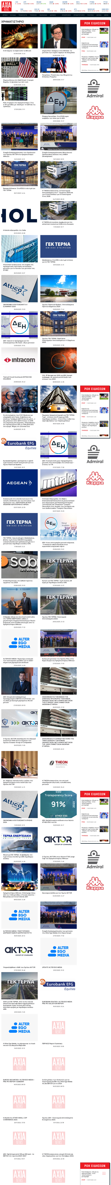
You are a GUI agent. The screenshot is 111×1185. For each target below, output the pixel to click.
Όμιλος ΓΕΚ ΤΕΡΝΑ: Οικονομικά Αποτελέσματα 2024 (54, 618)
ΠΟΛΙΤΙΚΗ (90, 15)
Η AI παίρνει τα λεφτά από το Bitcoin (17, 51)
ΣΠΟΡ (83, 37)
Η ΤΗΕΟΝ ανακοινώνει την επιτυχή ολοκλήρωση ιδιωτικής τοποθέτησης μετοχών (56, 782)
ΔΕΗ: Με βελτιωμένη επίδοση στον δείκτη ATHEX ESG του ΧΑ (58, 821)
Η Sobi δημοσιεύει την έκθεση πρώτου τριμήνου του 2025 (18, 582)
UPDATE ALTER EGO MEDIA (52, 967)
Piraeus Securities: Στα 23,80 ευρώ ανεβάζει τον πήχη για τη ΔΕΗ (55, 117)
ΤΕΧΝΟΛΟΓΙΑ (22, 15)
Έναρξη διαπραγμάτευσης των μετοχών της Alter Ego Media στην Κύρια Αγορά (57, 932)
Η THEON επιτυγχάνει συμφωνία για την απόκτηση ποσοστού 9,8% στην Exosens (58, 223)
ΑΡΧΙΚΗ (5, 15)
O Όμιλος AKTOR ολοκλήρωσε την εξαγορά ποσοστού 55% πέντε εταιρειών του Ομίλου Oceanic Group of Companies (19, 740)
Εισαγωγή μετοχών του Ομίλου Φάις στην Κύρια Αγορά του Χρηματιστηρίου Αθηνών (58, 660)
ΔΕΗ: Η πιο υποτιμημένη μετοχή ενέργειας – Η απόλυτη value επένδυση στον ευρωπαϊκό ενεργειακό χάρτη (58, 544)
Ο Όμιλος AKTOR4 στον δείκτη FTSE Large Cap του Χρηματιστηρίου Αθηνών (58, 858)
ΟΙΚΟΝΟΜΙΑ (43, 15)
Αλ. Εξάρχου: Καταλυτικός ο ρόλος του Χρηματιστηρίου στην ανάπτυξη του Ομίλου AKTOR (18, 782)
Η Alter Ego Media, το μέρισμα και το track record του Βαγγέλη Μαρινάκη (19, 1044)
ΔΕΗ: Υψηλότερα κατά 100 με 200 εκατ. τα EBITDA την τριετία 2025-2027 (18, 1155)
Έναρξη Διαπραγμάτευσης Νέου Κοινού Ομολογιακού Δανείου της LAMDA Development (57, 154)
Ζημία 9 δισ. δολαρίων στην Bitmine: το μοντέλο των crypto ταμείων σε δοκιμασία (58, 52)
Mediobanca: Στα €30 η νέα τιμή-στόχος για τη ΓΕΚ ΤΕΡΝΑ (57, 261)
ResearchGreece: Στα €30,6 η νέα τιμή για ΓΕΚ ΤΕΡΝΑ (19, 189)
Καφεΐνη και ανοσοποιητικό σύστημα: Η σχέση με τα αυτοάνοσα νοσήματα (90, 45)
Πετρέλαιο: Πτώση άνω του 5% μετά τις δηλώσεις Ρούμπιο (57, 76)
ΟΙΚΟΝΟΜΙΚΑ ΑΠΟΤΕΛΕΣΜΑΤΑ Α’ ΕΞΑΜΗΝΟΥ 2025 (15, 305)
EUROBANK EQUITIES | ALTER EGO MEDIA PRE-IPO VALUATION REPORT (57, 1003)
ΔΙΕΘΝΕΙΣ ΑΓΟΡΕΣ (53, 16)
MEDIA (106, 15)
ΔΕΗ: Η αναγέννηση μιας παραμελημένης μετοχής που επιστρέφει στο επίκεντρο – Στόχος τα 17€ (58, 463)
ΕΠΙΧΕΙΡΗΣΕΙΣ (66, 15)
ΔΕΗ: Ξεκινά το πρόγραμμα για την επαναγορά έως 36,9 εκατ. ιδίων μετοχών (19, 342)
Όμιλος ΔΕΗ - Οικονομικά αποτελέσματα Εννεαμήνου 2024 (57, 1119)
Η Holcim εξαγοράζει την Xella (14, 230)
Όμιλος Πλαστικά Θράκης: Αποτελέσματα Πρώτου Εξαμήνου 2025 (58, 305)
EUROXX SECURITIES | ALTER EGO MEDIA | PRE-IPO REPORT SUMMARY (18, 1075)
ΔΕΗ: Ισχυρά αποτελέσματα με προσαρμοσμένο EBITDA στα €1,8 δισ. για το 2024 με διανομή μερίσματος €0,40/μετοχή (18, 700)
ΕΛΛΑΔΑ (13, 15)
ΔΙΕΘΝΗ (98, 15)
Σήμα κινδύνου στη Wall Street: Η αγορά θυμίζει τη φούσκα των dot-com (18, 81)
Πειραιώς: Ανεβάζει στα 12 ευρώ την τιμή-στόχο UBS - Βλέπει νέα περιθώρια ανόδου (90, 59)
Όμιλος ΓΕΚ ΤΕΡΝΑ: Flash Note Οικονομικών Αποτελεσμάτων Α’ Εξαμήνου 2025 (58, 340)
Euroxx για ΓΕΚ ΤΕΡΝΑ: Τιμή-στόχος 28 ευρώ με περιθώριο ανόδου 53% (57, 582)
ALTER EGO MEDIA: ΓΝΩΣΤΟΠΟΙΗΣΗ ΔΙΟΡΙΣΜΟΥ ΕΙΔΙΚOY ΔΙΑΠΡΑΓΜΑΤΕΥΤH (17, 932)
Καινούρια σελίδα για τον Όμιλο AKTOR (57, 893)
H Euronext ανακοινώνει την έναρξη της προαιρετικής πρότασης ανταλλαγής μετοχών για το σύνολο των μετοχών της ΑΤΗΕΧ (19, 267)
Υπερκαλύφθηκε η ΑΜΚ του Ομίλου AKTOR (19, 967)
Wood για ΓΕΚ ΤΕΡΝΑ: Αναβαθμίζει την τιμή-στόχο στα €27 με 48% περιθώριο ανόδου (18, 857)
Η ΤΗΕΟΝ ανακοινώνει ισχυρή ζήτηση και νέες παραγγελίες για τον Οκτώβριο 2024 (58, 1147)
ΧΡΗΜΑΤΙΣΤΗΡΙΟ (79, 15)
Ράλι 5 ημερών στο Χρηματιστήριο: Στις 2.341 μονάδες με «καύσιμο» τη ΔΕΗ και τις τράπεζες (19, 104)
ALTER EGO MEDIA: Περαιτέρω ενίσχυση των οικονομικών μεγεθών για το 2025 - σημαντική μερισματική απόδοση (18, 661)
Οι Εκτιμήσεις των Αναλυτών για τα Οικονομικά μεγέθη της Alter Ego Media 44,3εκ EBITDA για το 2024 (57, 1081)
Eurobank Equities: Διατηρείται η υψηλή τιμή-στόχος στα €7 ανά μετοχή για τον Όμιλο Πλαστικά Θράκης (18, 463)
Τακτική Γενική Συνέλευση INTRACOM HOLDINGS (17, 378)
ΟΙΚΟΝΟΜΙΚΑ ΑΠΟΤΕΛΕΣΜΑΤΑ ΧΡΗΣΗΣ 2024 (17, 821)
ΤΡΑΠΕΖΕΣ (33, 15)
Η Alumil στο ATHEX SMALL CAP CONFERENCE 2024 (15, 1119)
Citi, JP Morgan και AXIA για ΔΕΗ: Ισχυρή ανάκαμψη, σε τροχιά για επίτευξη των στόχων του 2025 (57, 377)
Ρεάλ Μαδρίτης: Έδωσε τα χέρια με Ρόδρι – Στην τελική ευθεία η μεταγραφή (90, 31)
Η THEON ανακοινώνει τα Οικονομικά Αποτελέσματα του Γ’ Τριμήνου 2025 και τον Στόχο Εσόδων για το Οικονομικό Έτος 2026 (57, 193)
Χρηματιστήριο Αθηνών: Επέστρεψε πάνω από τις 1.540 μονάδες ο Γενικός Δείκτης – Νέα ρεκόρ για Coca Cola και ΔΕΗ (19, 895)
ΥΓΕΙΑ (83, 51)
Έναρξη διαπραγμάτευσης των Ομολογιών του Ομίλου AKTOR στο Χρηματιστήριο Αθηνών (19, 154)
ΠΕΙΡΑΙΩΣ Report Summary (52, 1040)
